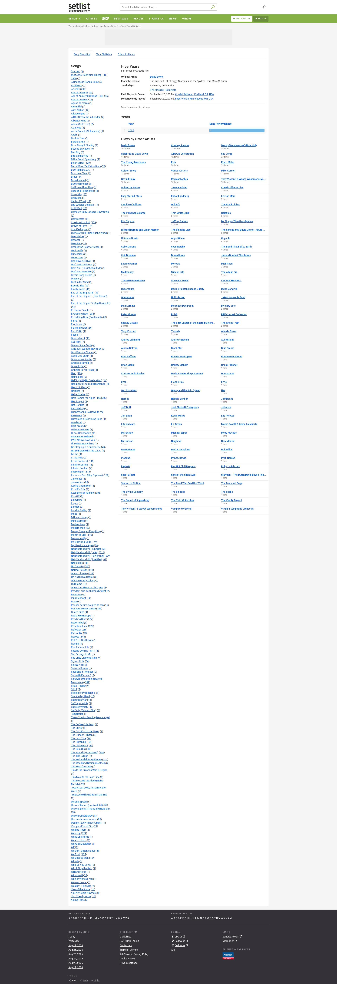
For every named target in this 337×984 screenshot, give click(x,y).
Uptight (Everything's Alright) (86, 822)
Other (126, 54)
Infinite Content (79, 464)
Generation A (78, 338)
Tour (104, 54)
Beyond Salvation (80, 148)
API (173, 949)
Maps (74, 513)
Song (82, 54)
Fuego (74, 334)
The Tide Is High (79, 756)
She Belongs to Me (81, 654)
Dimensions (77, 254)
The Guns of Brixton (82, 735)
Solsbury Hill (77, 664)
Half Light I (77, 376)
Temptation (77, 713)
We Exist (75, 854)
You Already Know (81, 896)
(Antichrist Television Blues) (86, 75)
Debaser (75, 240)
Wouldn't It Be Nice (81, 885)
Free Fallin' (76, 331)
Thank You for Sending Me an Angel (90, 717)
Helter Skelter (78, 394)
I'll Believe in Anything (82, 443)
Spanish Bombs (79, 668)
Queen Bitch (77, 612)
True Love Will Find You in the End (89, 794)
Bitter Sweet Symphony (83, 159)
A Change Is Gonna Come (85, 82)
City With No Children (82, 204)
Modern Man (78, 527)
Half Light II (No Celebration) (86, 380)
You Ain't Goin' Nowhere (84, 892)
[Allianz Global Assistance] (228, 955)
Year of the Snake (80, 889)
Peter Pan (76, 594)
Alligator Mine (78, 120)
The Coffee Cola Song (82, 724)
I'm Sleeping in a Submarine (86, 447)
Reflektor (76, 629)
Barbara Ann (78, 141)
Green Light (77, 366)
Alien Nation (77, 110)
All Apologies (78, 113)
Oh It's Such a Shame (82, 577)
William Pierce (78, 871)
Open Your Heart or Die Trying (87, 587)
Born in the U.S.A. (80, 169)
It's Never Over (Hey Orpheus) (87, 475)
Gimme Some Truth (81, 345)
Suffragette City (79, 703)
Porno (74, 601)
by (163, 89)
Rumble (75, 643)
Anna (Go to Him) (80, 124)
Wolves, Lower (79, 882)
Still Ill (74, 689)
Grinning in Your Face (82, 369)
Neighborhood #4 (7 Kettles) (86, 559)
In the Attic (77, 457)
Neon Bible (77, 563)
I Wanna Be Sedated (82, 436)
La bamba (76, 499)
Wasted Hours (79, 840)
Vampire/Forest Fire (82, 826)
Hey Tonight (77, 401)
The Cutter (76, 728)
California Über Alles (82, 187)
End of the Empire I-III (82, 292)
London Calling (79, 510)
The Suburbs (78, 749)
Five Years (76, 324)
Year (131, 123)
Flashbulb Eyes (79, 327)
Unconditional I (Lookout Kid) (87, 805)
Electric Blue (77, 285)
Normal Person (79, 570)
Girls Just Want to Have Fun (86, 348)
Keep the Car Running (83, 492)
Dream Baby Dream (81, 275)
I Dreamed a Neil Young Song (86, 419)
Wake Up (76, 833)
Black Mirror (77, 162)
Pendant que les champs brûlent (88, 591)
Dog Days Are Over (81, 261)
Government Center (81, 359)
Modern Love (78, 524)
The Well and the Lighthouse (86, 759)
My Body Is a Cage (81, 541)
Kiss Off (75, 496)
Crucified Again (79, 229)
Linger (74, 503)
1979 (74, 78)
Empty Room (78, 289)
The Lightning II (79, 745)
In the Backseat (79, 461)
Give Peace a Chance (82, 352)
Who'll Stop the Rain (81, 868)
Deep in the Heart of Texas (85, 247)
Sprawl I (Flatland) (81, 675)
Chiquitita (76, 197)
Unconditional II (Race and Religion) (90, 808)
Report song (144, 107)
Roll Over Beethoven (82, 640)
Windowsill (77, 875)
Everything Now (79, 313)
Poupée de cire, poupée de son (87, 605)
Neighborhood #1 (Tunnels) (86, 548)
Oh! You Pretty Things (83, 580)
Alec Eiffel (76, 106)
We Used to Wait (80, 857)
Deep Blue (76, 243)
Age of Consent (79, 99)
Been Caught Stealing (82, 145)
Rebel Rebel (77, 622)
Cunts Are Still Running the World (89, 233)
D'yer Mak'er (77, 236)
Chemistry (76, 194)
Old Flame (76, 584)
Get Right (76, 341)
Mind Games (78, 520)
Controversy (77, 218)
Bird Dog (75, 152)
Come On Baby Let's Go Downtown (90, 211)
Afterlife (75, 89)
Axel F (74, 134)
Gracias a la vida (80, 362)
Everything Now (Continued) (86, 317)
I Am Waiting (78, 408)
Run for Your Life (80, 647)
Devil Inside (77, 250)
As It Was (76, 127)
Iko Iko (74, 454)
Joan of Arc (77, 482)
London (75, 506)
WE (73, 847)
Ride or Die (76, 633)
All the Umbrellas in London (86, 117)
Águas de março (80, 103)
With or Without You (82, 878)
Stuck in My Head (80, 696)
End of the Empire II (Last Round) (89, 296)
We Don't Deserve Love (83, 850)
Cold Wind (76, 208)
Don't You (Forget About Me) (86, 268)
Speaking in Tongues (82, 671)
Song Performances (220, 123)
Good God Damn (80, 355)
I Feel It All (76, 422)
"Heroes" (75, 71)
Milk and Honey (79, 517)
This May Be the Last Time (85, 777)
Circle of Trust (78, 201)
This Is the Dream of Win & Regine (89, 770)
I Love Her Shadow (81, 433)
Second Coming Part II (83, 650)
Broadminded (78, 180)
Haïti (73, 373)
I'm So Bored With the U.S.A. (86, 450)
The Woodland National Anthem (88, 763)
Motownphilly (78, 538)
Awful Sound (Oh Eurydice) (85, 131)
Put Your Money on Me (83, 608)
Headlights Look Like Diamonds (88, 383)
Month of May (78, 534)
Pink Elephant (78, 598)
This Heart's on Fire (81, 766)
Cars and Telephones (82, 190)
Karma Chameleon (81, 485)
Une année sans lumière (84, 819)
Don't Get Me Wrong (81, 264)
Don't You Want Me (81, 271)
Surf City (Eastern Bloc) (83, 710)
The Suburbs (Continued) (84, 752)
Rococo (75, 636)
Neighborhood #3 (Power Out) (87, 555)
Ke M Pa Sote (78, 489)
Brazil (74, 176)
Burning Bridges (79, 183)
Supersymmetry (79, 706)
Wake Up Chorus (80, 836)
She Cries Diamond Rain (84, 657)
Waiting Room (78, 829)
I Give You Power (80, 429)
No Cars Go (77, 566)
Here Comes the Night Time (86, 398)
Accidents (76, 85)
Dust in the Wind (80, 282)
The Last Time (78, 738)
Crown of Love (79, 225)
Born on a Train (79, 173)
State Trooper (78, 685)
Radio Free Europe (81, 615)
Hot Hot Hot (77, 405)
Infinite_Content (79, 468)
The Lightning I (79, 742)
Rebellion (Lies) (79, 626)
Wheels (75, 861)
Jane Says (76, 478)
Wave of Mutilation (81, 843)
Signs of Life (77, 661)
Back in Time (78, 138)
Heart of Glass (79, 387)
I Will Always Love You (83, 440)
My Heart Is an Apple (82, 545)
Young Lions (78, 900)
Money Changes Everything (86, 531)
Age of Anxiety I (79, 92)
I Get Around (78, 426)
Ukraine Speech (79, 801)
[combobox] (168, 7)
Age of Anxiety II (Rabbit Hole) (87, 96)
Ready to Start (79, 619)
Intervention (77, 471)
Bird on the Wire (79, 155)
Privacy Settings (128, 963)
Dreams (75, 278)
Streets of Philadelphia (83, 692)
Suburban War (79, 699)
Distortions (77, 257)
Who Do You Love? (81, 864)
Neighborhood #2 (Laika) (84, 552)
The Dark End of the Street (85, 731)
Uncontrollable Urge (81, 815)
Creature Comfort (80, 222)
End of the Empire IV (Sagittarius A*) (90, 303)
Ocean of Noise (79, 573)
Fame (74, 320)
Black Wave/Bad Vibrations (86, 166)
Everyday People (80, 310)
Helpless (75, 390)
